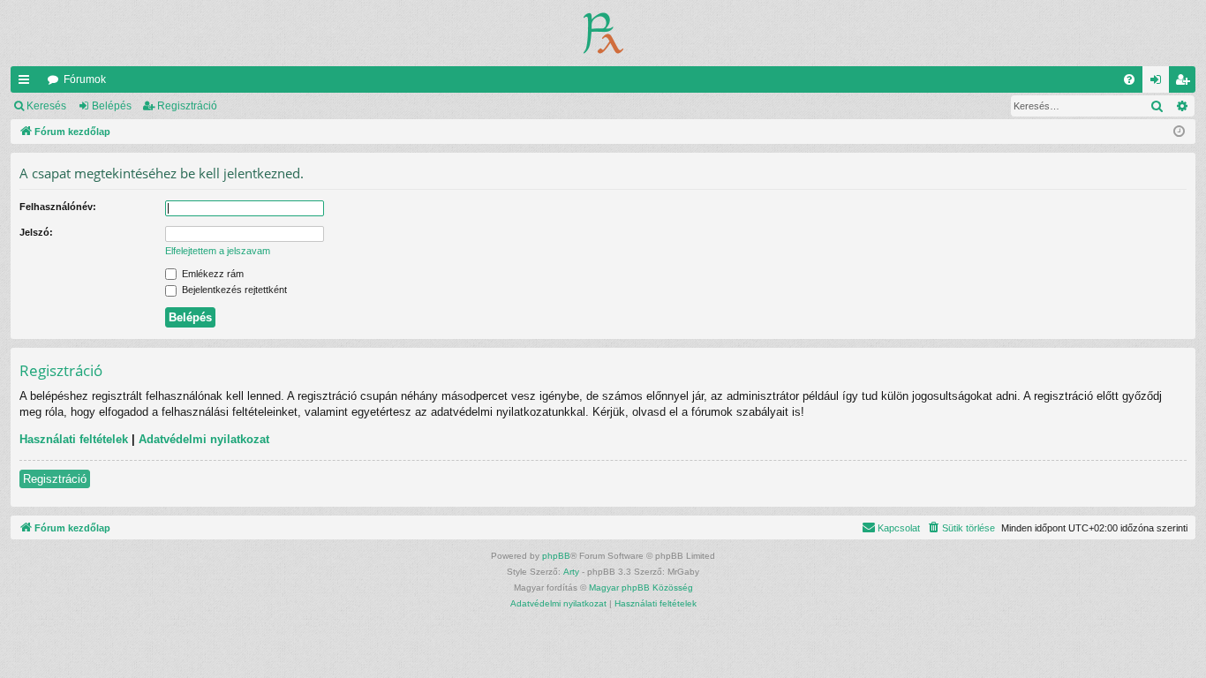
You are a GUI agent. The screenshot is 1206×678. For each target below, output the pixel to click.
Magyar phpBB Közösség (641, 587)
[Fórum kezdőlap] (603, 33)
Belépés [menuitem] (1159, 83)
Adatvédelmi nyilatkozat (204, 439)
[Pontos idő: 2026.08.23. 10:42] (1179, 132)
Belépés (112, 106)
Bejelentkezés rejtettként (233, 289)
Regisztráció (187, 106)
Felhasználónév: (57, 206)
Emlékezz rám (211, 273)
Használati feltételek (73, 439)
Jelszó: (36, 232)
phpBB (556, 556)
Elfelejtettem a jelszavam (217, 250)
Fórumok (85, 79)
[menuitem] (1129, 79)
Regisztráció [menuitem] (1185, 83)
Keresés (46, 106)
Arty (571, 571)
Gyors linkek (27, 83)
